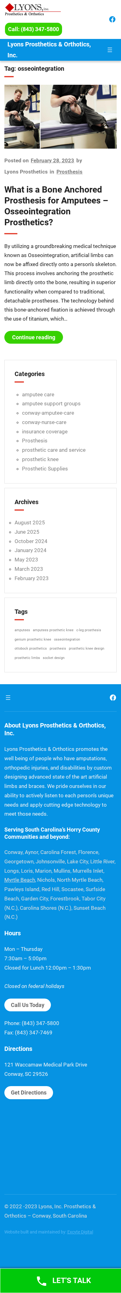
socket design (54, 658)
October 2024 (31, 541)
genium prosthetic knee (33, 639)
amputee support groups (51, 403)
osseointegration (67, 639)
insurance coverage (45, 431)
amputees (22, 630)
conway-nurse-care (44, 422)
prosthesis (58, 648)
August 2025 (30, 522)
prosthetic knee (40, 459)
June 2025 (27, 532)
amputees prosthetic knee (53, 630)
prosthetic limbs (27, 658)
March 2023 (29, 569)
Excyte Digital (80, 1231)
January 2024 (31, 550)
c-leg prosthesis (88, 630)
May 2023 (26, 559)
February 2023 (32, 578)
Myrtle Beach (19, 880)
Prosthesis (69, 172)
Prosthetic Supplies (45, 468)
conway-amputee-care (48, 413)
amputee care (38, 394)
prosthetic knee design (86, 648)
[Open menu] (110, 50)
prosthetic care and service (54, 450)
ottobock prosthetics (31, 648)
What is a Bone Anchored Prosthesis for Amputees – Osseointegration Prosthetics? (56, 205)
